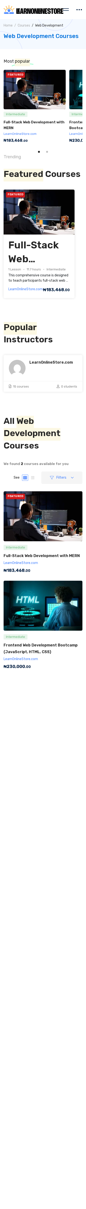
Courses (24, 25)
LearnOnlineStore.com (20, 134)
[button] (39, 151)
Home (8, 25)
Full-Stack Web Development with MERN (42, 555)
